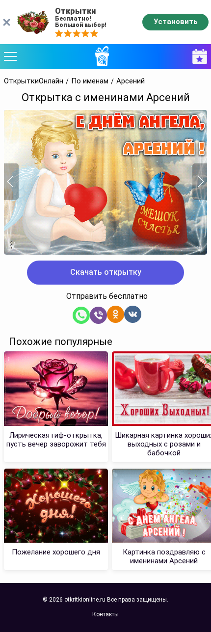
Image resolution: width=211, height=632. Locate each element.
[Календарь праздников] (197, 56)
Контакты (105, 614)
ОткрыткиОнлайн (33, 81)
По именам (89, 81)
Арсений (130, 81)
